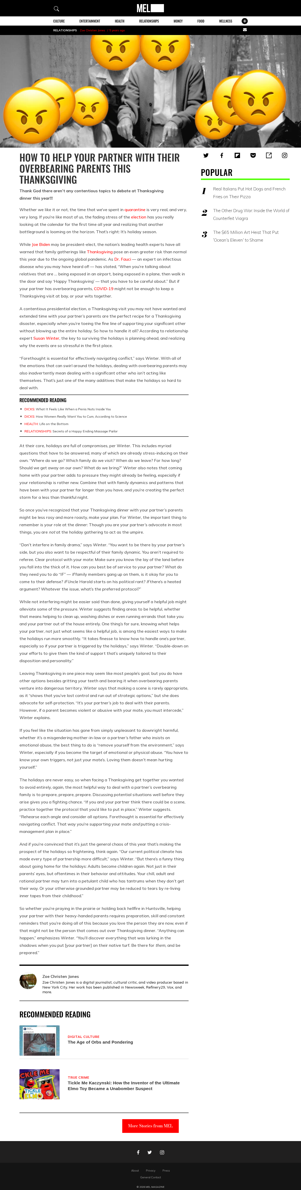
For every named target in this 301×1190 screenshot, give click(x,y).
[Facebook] (222, 155)
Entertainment (89, 21)
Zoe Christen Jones (92, 30)
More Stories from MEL (150, 1126)
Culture (59, 21)
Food (200, 21)
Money (178, 21)
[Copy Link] (269, 155)
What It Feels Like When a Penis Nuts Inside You (67, 409)
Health (119, 21)
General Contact (150, 1177)
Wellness (225, 21)
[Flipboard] (237, 155)
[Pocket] (253, 155)
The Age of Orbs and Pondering (100, 1042)
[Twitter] (206, 155)
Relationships (149, 21)
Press (166, 1170)
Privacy (150, 1170)
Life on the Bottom (46, 424)
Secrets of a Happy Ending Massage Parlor (71, 431)
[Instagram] (285, 155)
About (135, 1170)
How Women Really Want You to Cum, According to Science (75, 416)
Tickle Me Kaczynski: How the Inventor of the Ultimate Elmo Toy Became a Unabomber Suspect (124, 1085)
